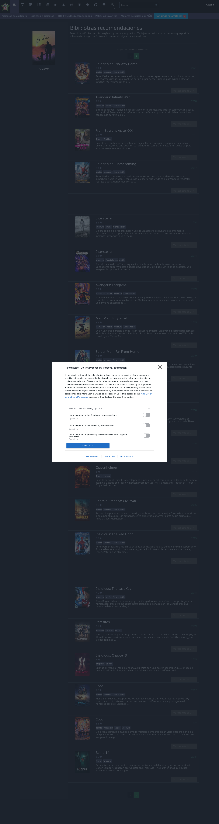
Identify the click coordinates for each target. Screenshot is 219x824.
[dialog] (109, 412)
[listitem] (109, 408)
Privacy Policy (126, 456)
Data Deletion (92, 456)
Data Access (109, 456)
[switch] (146, 415)
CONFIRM (88, 446)
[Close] (161, 368)
